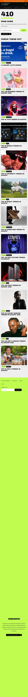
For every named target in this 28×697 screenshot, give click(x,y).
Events (22, 7)
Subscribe (18, 389)
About (2, 384)
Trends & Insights (7, 7)
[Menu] (25, 4)
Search (23, 30)
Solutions (16, 7)
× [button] (26, 1)
